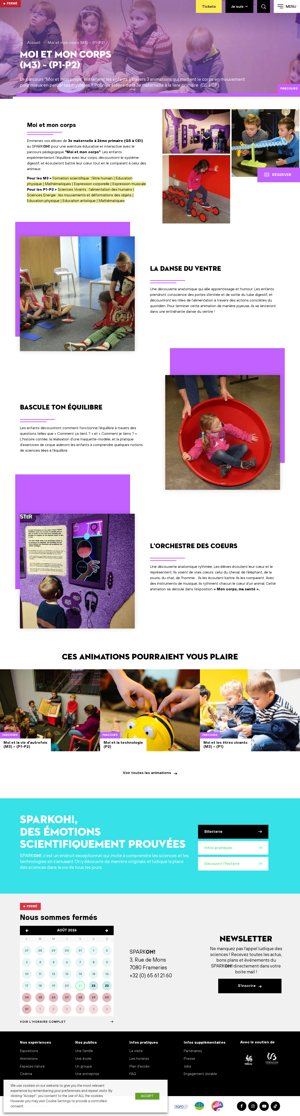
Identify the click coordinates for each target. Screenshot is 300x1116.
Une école (83, 1058)
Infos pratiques (218, 847)
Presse (189, 1058)
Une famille (84, 1051)
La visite (136, 1051)
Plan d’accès (139, 1066)
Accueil (33, 42)
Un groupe (83, 1066)
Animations (29, 1058)
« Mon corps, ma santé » (236, 589)
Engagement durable (200, 1074)
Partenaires (193, 1051)
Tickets (209, 6)
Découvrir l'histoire (222, 863)
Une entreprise (87, 1074)
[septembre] (106, 930)
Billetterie (213, 831)
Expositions (29, 1051)
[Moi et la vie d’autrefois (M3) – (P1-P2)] (50, 719)
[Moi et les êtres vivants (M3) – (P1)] (250, 719)
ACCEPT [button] (147, 1096)
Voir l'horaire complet (43, 1022)
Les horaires (139, 1058)
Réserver (281, 174)
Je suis (237, 6)
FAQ (132, 1074)
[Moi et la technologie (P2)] (150, 719)
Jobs (187, 1066)
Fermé (12, 3)
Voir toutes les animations (147, 772)
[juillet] (27, 930)
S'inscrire (247, 985)
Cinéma (26, 1074)
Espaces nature (32, 1066)
